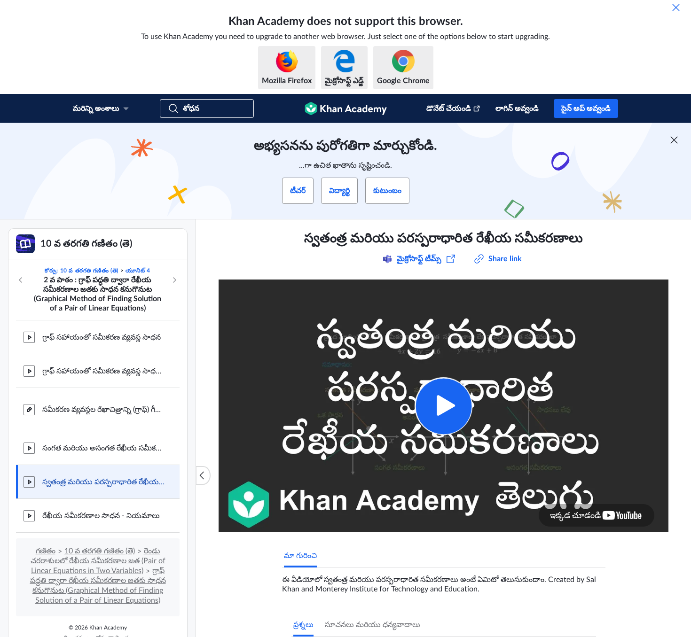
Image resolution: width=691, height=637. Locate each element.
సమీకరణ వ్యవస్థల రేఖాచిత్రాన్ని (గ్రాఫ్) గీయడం (103, 409)
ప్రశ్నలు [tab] (303, 625)
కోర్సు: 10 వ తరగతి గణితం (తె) (81, 270)
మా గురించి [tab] (300, 555)
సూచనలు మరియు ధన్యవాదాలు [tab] (372, 625)
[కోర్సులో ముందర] (20, 280)
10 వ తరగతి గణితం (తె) (99, 551)
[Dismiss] (675, 7)
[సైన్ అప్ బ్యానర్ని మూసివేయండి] (674, 140)
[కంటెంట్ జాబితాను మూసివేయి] (203, 475)
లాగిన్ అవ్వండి (517, 108)
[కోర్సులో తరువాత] (174, 280)
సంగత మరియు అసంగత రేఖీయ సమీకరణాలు (103, 448)
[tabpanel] (443, 580)
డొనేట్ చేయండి (448, 108)
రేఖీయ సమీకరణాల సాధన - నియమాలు (101, 516)
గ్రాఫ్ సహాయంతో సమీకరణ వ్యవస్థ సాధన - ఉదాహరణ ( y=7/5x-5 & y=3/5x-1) (103, 371)
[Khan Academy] (346, 108)
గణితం (45, 551)
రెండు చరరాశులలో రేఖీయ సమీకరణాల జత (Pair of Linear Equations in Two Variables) (98, 561)
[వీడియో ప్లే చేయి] (443, 406)
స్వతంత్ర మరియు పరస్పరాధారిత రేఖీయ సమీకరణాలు (103, 482)
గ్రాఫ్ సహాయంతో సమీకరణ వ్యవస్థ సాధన (101, 337)
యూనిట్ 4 (138, 270)
